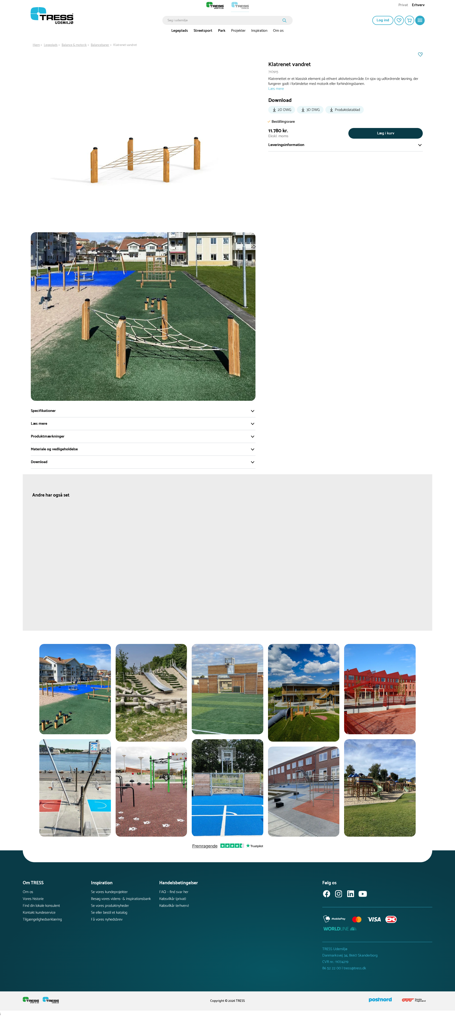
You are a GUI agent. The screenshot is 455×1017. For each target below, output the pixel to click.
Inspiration (259, 30)
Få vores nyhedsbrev (107, 919)
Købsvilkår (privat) (172, 898)
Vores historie (33, 898)
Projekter (238, 30)
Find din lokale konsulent (41, 905)
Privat (403, 5)
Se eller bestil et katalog (109, 912)
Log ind (383, 20)
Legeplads (179, 30)
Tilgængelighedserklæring (42, 919)
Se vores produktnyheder (110, 905)
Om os (278, 30)
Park (221, 30)
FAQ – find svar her (173, 891)
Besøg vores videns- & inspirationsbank (121, 898)
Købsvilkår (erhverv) (174, 905)
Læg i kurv (385, 133)
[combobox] (224, 20)
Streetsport (203, 30)
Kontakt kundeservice (39, 912)
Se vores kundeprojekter (109, 891)
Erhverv (418, 5)
